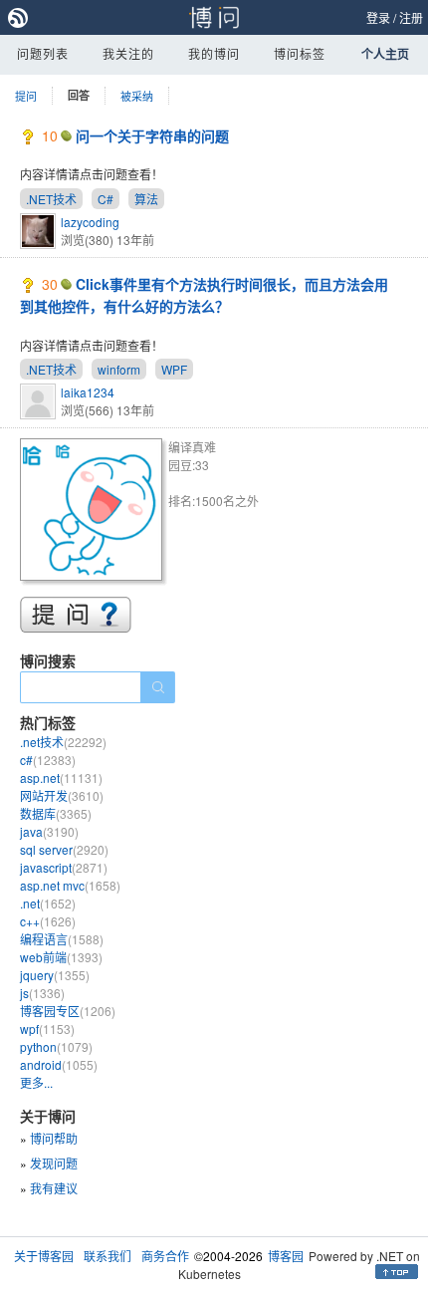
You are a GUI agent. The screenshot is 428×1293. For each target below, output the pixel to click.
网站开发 (62, 795)
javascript (63, 867)
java (49, 831)
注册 (411, 17)
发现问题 (54, 1163)
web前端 (61, 956)
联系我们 (107, 1255)
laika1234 (87, 392)
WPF (174, 369)
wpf (47, 1028)
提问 (26, 96)
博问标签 (299, 53)
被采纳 (136, 96)
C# (105, 198)
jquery (55, 974)
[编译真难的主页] (94, 512)
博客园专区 (67, 1010)
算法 (146, 198)
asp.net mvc (70, 885)
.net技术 (63, 741)
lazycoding (90, 221)
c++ (48, 920)
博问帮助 (54, 1138)
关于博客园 (44, 1255)
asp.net (61, 777)
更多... (36, 1082)
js (42, 992)
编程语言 (62, 938)
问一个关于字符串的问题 (152, 135)
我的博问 (214, 53)
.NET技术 (51, 198)
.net (48, 903)
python (56, 1046)
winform (119, 369)
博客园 (286, 1255)
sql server (64, 849)
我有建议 (54, 1187)
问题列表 (43, 53)
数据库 (56, 813)
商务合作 (165, 1255)
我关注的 (128, 53)
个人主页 (385, 54)
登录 (378, 17)
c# (48, 759)
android (59, 1064)
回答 (79, 95)
